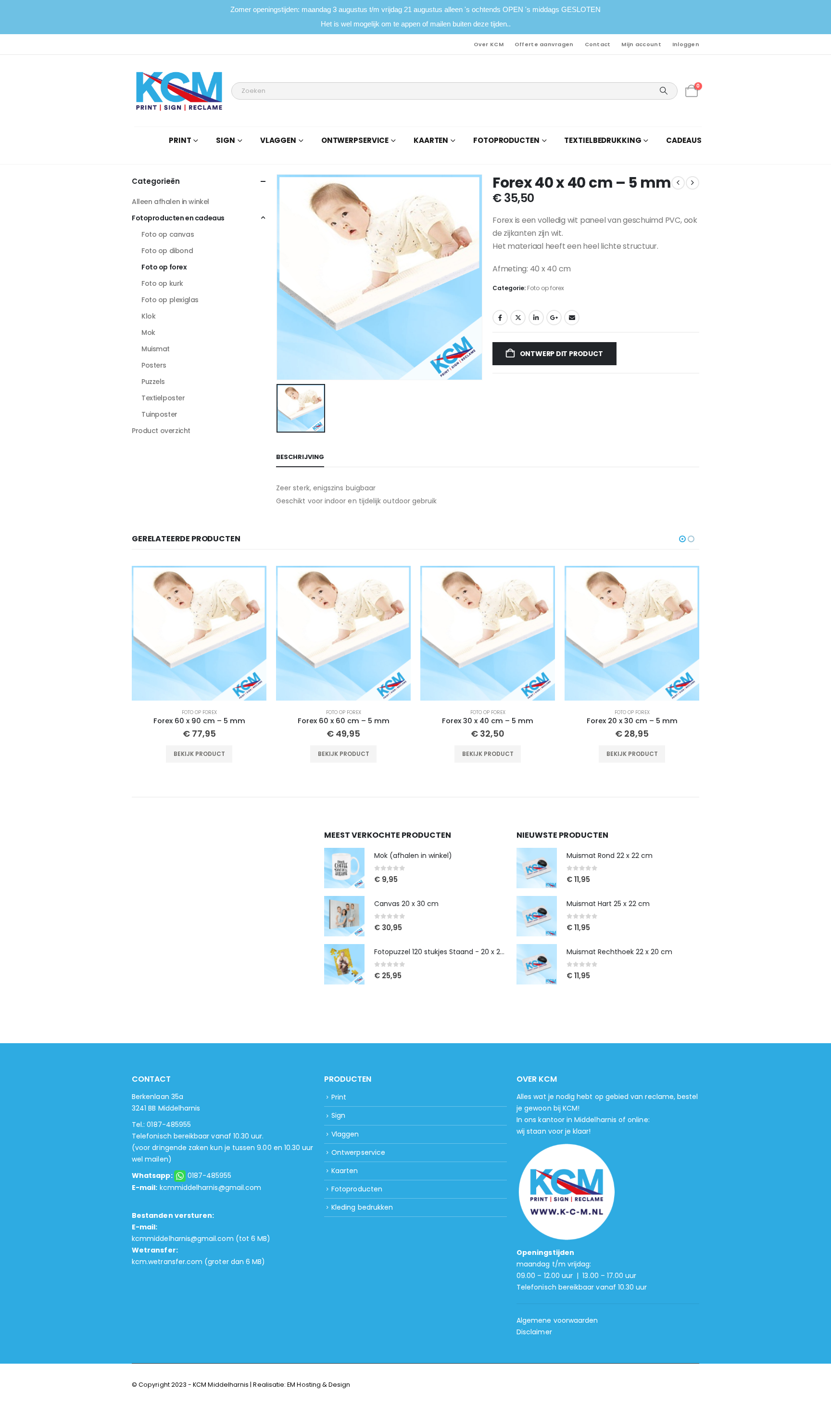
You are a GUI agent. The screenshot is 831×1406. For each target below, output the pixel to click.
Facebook (500, 317)
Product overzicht (161, 430)
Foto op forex (545, 288)
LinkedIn (536, 317)
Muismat (155, 349)
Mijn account (641, 44)
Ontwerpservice (358, 1152)
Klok (148, 316)
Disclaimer (534, 1332)
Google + (554, 317)
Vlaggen (345, 1134)
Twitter (518, 317)
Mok (148, 332)
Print (338, 1097)
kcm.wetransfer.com (167, 1261)
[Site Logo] (179, 91)
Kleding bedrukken (362, 1207)
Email (571, 317)
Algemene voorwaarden (557, 1320)
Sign (338, 1115)
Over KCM (489, 44)
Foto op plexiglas (170, 300)
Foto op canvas (167, 234)
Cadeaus (683, 140)
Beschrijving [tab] (300, 456)
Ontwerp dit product (560, 353)
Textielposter (163, 398)
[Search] (663, 91)
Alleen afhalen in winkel (170, 201)
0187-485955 (210, 1175)
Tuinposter (159, 414)
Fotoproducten (356, 1189)
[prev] (678, 183)
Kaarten (344, 1171)
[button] (682, 539)
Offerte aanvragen (544, 44)
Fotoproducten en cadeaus (178, 218)
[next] (692, 183)
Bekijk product (199, 754)
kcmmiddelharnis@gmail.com (211, 1187)
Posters (153, 365)
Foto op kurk (162, 283)
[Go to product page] (199, 633)
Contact (598, 44)
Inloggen (685, 44)
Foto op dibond (167, 251)
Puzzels (153, 381)
